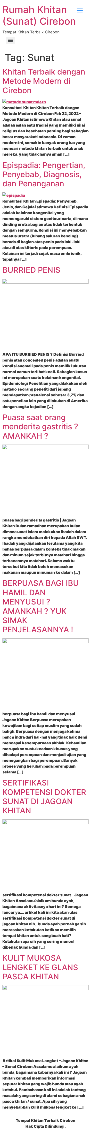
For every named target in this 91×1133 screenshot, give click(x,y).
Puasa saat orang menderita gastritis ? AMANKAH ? (40, 427)
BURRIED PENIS (31, 270)
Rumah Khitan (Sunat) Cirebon (39, 15)
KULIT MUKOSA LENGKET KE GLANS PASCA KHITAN (40, 967)
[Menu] (10, 40)
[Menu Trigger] (79, 10)
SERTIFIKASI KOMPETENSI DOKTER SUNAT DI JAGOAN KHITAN (44, 796)
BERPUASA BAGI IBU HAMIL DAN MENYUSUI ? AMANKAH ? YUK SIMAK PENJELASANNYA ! (40, 606)
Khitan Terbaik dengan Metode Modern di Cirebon (43, 81)
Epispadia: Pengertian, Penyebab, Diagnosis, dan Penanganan (43, 174)
